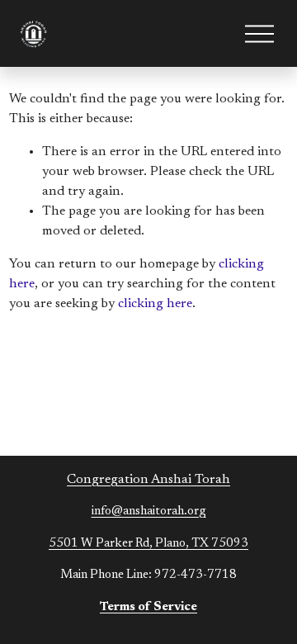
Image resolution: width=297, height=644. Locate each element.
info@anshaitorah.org (149, 511)
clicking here (155, 303)
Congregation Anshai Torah (148, 479)
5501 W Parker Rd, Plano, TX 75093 (148, 543)
